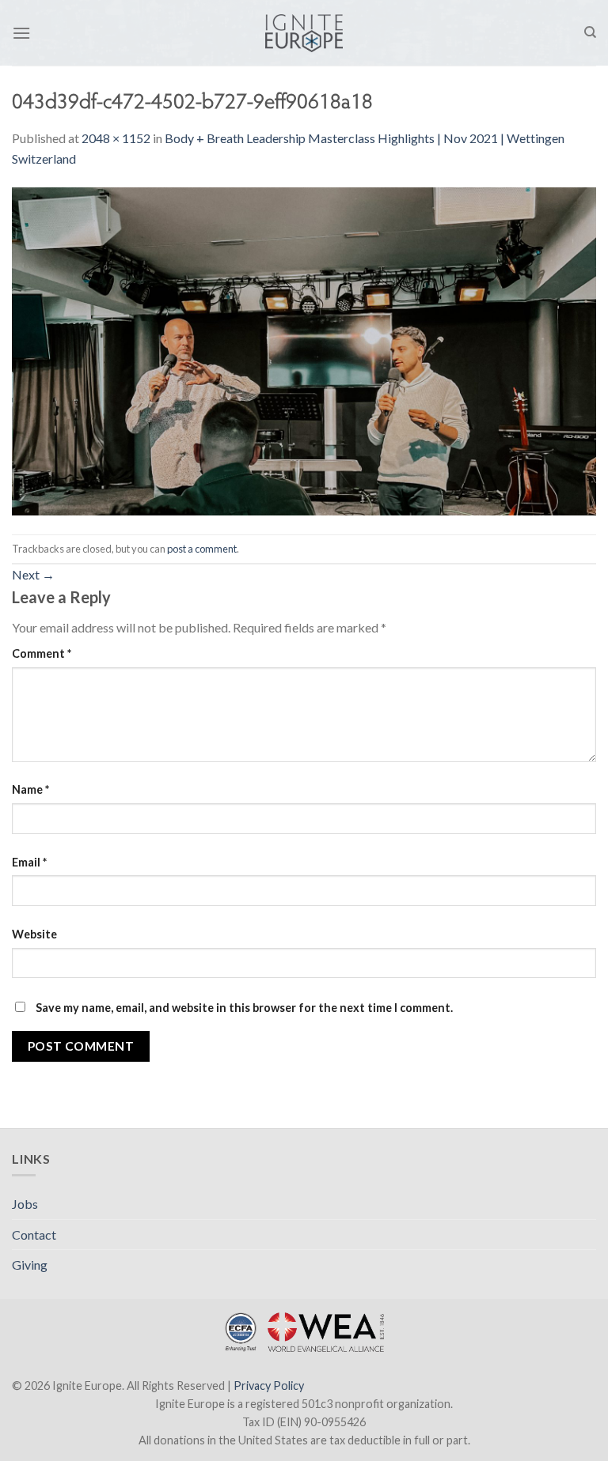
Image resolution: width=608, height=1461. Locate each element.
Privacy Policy (269, 1385)
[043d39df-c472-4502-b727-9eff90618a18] (304, 349)
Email (29, 862)
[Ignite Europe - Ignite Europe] (304, 33)
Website (34, 934)
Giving (30, 1264)
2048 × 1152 (116, 137)
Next (33, 574)
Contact (34, 1234)
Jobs (25, 1203)
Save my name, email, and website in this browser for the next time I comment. (244, 1007)
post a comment (202, 548)
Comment (41, 653)
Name (30, 789)
